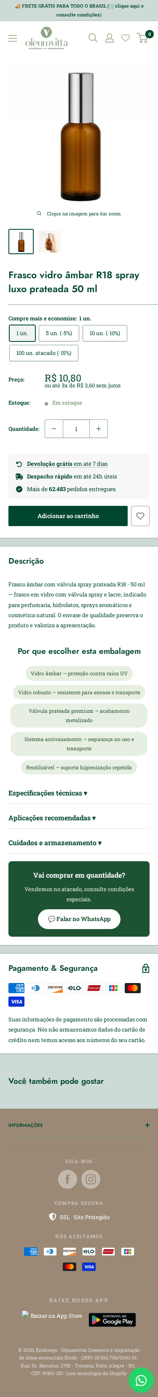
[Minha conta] (109, 38)
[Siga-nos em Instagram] (90, 1179)
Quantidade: (24, 429)
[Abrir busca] (93, 38)
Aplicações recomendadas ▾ (52, 817)
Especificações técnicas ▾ (47, 792)
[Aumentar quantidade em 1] (98, 429)
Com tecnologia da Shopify (96, 1373)
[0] (142, 38)
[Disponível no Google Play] (112, 1320)
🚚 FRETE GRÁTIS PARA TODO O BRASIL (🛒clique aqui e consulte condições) (79, 10)
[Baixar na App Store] (53, 1320)
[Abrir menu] (12, 38)
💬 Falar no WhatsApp (79, 919)
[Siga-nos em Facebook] (67, 1179)
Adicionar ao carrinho (68, 516)
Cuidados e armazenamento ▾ (55, 842)
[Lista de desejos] (125, 38)
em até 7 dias (67, 463)
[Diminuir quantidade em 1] (54, 429)
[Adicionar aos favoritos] (140, 516)
